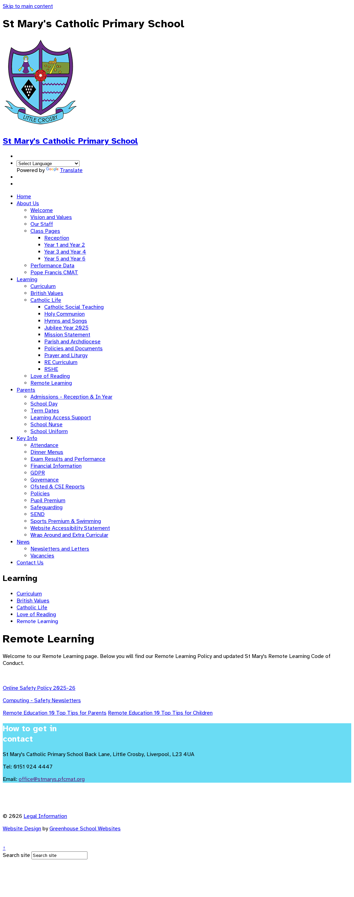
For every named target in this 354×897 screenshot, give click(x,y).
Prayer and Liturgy (65, 355)
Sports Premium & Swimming (65, 521)
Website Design (22, 828)
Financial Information (56, 465)
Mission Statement (67, 334)
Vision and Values (51, 217)
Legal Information (45, 816)
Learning (27, 279)
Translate (71, 170)
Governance (44, 479)
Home (24, 196)
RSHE (51, 369)
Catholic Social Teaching (74, 307)
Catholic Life (45, 300)
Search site (16, 855)
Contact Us (30, 562)
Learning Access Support (60, 417)
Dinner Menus (46, 452)
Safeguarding (46, 507)
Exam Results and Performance (67, 459)
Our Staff (41, 224)
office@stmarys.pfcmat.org (52, 779)
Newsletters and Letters (59, 548)
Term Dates (44, 410)
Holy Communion (64, 314)
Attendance (44, 445)
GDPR (37, 472)
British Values (46, 293)
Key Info (27, 438)
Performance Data (52, 265)
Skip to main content (28, 6)
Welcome (41, 210)
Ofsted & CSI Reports (57, 486)
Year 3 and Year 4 (65, 251)
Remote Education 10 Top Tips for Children (160, 712)
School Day (43, 403)
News (23, 541)
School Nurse (46, 424)
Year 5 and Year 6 (64, 258)
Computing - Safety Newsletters (42, 700)
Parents (26, 390)
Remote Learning (51, 383)
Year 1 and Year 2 (64, 244)
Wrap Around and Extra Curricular (69, 535)
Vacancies (42, 555)
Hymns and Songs (65, 320)
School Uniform (49, 431)
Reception (56, 238)
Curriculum (43, 286)
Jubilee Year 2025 (66, 327)
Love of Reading (50, 376)
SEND (37, 514)
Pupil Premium (47, 500)
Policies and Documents (73, 348)
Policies (40, 493)
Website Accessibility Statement (70, 528)
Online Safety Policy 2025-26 (39, 688)
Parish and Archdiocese (72, 341)
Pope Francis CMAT (54, 272)
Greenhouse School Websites (85, 828)
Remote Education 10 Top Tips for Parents (54, 712)
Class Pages (45, 231)
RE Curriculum (60, 362)
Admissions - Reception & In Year (71, 396)
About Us (28, 203)
